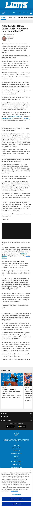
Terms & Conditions (16, 453)
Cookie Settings (16, 464)
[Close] (31, 470)
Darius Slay (26, 118)
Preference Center (16, 467)
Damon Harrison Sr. (7, 118)
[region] (16, 487)
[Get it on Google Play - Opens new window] (22, 427)
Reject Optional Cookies (16, 499)
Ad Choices (16, 459)
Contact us (16, 445)
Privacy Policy (16, 447)
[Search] (27, 13)
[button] (16, 231)
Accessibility (16, 450)
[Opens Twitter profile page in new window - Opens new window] (9, 40)
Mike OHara (11, 36)
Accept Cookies (16, 503)
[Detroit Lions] (16, 434)
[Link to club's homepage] (3, 12)
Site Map (16, 456)
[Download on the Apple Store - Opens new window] (10, 426)
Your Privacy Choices (16, 461)
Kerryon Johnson (15, 116)
